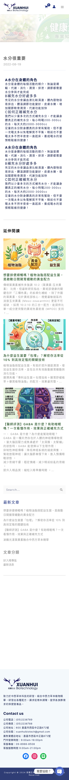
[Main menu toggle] (62, 7)
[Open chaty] (59, 771)
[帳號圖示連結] (54, 6)
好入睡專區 (10, 560)
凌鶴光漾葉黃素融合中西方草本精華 (26, 539)
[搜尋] (61, 489)
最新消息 (8, 564)
